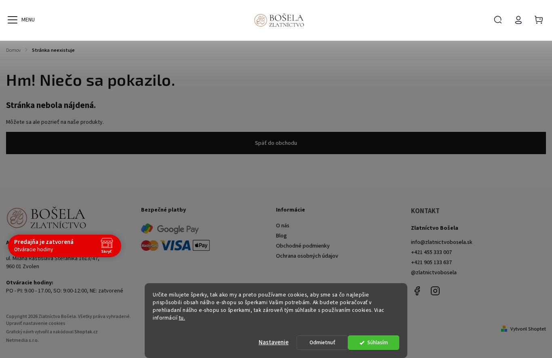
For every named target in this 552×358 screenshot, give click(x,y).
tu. (182, 318)
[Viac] (12, 19)
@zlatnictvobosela (434, 273)
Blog (281, 236)
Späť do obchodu (276, 143)
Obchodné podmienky (303, 246)
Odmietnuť (322, 342)
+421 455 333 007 (431, 252)
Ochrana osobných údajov (307, 256)
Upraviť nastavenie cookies (35, 323)
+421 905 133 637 (431, 262)
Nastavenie (274, 342)
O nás (282, 226)
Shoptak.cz (86, 332)
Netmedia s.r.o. (22, 340)
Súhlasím (377, 342)
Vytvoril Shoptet (528, 329)
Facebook (417, 291)
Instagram (435, 291)
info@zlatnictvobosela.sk (441, 242)
